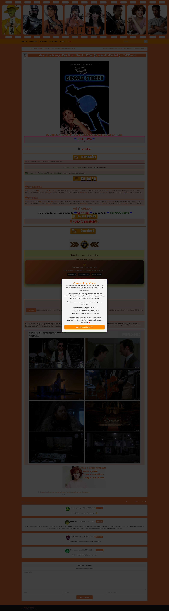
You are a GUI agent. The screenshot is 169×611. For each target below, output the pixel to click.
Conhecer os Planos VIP (84, 327)
